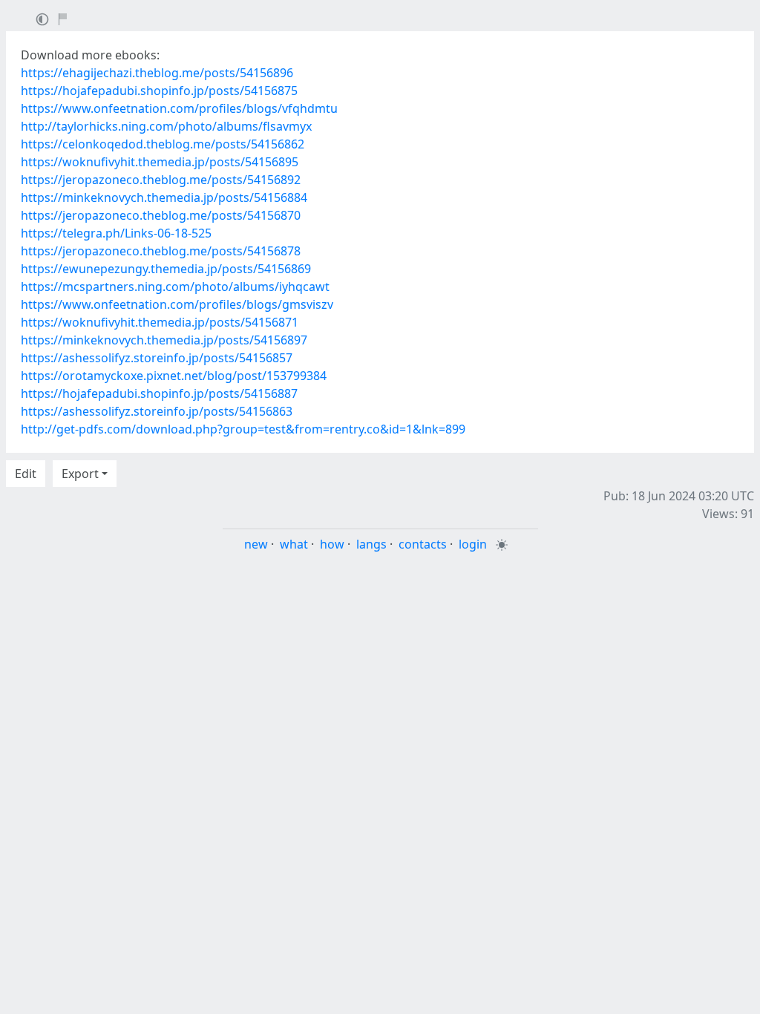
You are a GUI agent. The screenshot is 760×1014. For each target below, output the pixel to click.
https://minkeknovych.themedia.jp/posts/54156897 (164, 340)
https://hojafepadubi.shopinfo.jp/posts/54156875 (159, 90)
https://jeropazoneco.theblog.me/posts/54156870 (161, 215)
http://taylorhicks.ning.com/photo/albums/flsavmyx (166, 126)
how (332, 544)
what (294, 544)
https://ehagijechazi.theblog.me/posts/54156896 (157, 73)
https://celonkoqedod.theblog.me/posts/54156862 (162, 144)
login (473, 544)
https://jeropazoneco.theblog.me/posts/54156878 (161, 251)
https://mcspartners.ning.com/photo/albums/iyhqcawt (175, 286)
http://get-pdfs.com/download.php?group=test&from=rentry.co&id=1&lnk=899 (243, 429)
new (256, 544)
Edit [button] (25, 473)
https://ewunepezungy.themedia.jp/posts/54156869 (166, 269)
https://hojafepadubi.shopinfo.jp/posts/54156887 (159, 393)
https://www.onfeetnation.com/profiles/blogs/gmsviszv (177, 304)
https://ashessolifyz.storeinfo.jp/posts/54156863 (156, 411)
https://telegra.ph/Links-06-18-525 (116, 233)
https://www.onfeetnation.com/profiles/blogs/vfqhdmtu (179, 108)
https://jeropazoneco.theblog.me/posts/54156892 (161, 179)
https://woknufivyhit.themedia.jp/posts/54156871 (159, 322)
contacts (423, 544)
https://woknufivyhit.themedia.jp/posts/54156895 (159, 162)
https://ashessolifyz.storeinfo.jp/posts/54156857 (156, 358)
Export (80, 473)
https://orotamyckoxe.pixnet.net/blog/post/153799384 (174, 375)
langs (371, 544)
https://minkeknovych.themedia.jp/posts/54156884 (164, 197)
